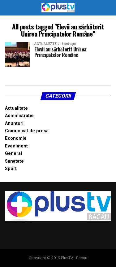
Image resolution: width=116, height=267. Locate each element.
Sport (11, 168)
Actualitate (16, 108)
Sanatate (14, 161)
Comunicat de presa (27, 131)
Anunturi (14, 123)
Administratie (19, 115)
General (13, 153)
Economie (16, 138)
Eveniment (16, 146)
